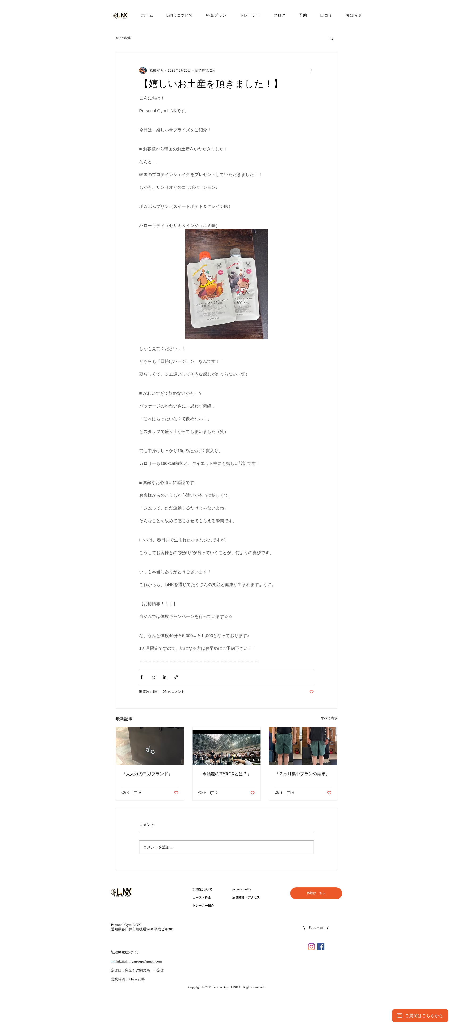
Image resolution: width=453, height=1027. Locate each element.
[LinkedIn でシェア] (164, 677)
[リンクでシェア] (176, 677)
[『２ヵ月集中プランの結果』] (303, 746)
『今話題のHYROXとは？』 (225, 774)
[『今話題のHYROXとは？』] (227, 746)
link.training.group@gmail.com (138, 961)
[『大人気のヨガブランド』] (150, 746)
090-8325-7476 (126, 952)
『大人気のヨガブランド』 (147, 774)
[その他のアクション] (311, 70)
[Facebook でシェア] (141, 677)
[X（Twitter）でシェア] (153, 677)
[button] (331, 38)
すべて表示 (329, 718)
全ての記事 (123, 38)
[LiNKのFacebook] (320, 946)
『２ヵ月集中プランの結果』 (302, 774)
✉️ (113, 961)
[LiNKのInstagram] (311, 946)
